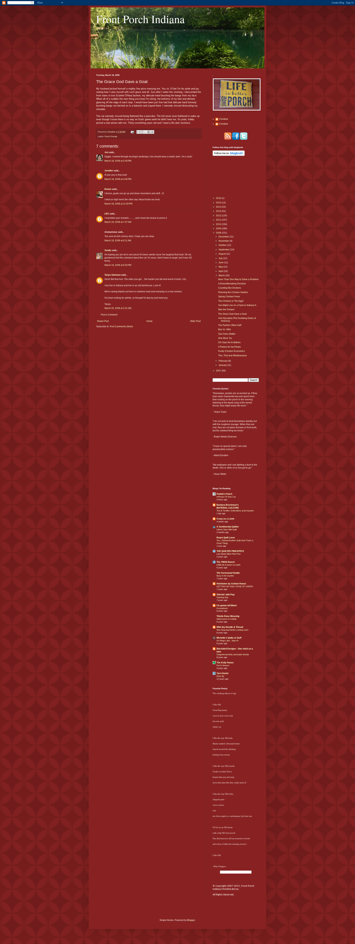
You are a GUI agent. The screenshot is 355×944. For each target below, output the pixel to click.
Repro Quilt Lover (226, 537)
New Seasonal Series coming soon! (232, 630)
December (224, 236)
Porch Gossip (111, 136)
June (221, 262)
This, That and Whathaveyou (232, 355)
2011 (219, 220)
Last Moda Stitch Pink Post (229, 554)
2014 (219, 207)
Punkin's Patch (224, 494)
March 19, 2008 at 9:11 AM (117, 240)
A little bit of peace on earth (228, 565)
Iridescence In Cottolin (226, 619)
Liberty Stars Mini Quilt (227, 529)
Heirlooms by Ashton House (231, 583)
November (224, 241)
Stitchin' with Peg (225, 594)
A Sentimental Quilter (228, 526)
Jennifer (108, 170)
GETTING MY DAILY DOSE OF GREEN (235, 586)
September (224, 249)
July (221, 258)
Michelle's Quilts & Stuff (229, 638)
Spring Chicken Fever (229, 296)
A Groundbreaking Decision (232, 283)
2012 (219, 215)
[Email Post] (132, 132)
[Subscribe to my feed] (227, 139)
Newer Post (103, 321)
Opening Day (222, 597)
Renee (107, 189)
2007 (219, 370)
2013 (219, 211)
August (222, 254)
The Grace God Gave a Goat (232, 314)
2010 (219, 224)
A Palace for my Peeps (229, 347)
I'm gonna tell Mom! (227, 605)
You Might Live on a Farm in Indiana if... (238, 305)
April (221, 271)
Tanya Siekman (112, 275)
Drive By (220, 676)
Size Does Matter (226, 334)
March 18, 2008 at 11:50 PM (118, 203)
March (222, 275)
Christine (223, 119)
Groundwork (222, 608)
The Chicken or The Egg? (231, 301)
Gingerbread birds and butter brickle (233, 654)
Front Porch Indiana (140, 18)
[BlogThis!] (142, 132)
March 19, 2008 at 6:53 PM (117, 265)
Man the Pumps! (226, 309)
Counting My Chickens (229, 288)
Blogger (191, 920)
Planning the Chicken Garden (233, 292)
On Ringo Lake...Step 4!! (228, 641)
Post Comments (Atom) (121, 326)
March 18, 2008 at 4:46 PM (117, 179)
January (223, 365)
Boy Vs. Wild (224, 329)
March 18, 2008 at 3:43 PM (117, 161)
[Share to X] (145, 132)
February (223, 361)
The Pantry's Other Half (229, 325)
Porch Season (223, 665)
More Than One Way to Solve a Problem (238, 279)
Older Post (195, 321)
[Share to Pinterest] (152, 132)
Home (149, 321)
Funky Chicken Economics (231, 351)
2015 (219, 202)
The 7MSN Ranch (226, 562)
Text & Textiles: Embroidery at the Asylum (235, 511)
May (221, 266)
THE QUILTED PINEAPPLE (230, 551)
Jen (106, 152)
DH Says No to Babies (229, 342)
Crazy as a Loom (225, 518)
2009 (219, 228)
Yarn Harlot (222, 673)
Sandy (107, 250)
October (223, 245)
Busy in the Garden (225, 576)
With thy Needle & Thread (230, 627)
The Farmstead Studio (228, 573)
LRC (106, 213)
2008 (219, 232)
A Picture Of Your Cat (226, 497)
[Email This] (138, 132)
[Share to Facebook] (149, 132)
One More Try (225, 338)
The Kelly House (225, 662)
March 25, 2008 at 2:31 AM (117, 308)
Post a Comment (109, 314)
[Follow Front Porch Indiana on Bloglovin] (229, 155)
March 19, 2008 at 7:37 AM (117, 222)
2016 (219, 198)
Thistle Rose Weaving (228, 616)
